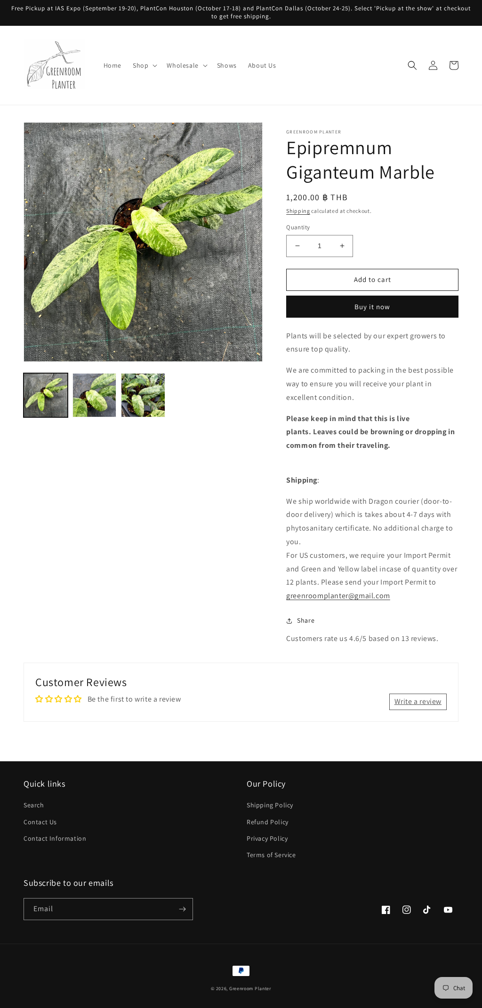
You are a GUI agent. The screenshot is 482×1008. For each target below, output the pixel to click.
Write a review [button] (418, 701)
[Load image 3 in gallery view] (143, 395)
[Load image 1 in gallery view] (46, 395)
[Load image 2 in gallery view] (94, 395)
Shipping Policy (270, 805)
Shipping (298, 210)
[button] (144, 65)
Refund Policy (268, 822)
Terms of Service (271, 855)
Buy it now (372, 306)
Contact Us (40, 822)
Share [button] (305, 620)
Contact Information (55, 838)
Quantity (298, 227)
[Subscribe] (182, 909)
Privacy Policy (267, 838)
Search (34, 805)
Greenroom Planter (250, 988)
